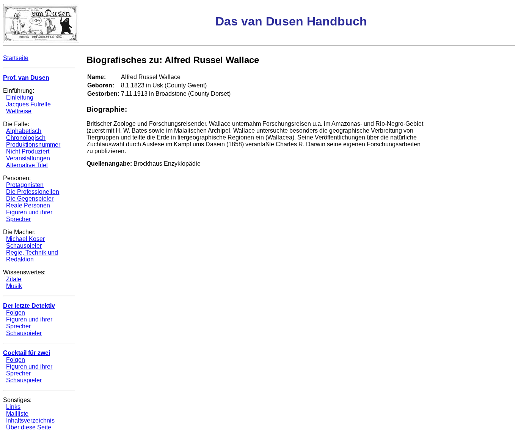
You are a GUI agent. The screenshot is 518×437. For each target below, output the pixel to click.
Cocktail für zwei (26, 353)
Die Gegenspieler (29, 198)
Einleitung (19, 97)
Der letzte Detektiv (29, 305)
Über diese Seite (28, 427)
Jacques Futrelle (28, 104)
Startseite (15, 58)
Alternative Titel (27, 165)
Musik (14, 286)
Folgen (15, 312)
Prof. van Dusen (26, 77)
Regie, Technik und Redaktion (32, 256)
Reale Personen (28, 205)
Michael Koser (25, 239)
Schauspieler (24, 245)
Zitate (13, 279)
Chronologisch (26, 138)
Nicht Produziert (27, 151)
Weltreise (18, 111)
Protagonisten (25, 185)
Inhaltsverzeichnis (30, 420)
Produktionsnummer (33, 144)
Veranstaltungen (28, 158)
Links (13, 407)
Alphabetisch (23, 131)
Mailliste (17, 413)
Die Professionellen (32, 191)
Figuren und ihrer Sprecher (29, 215)
